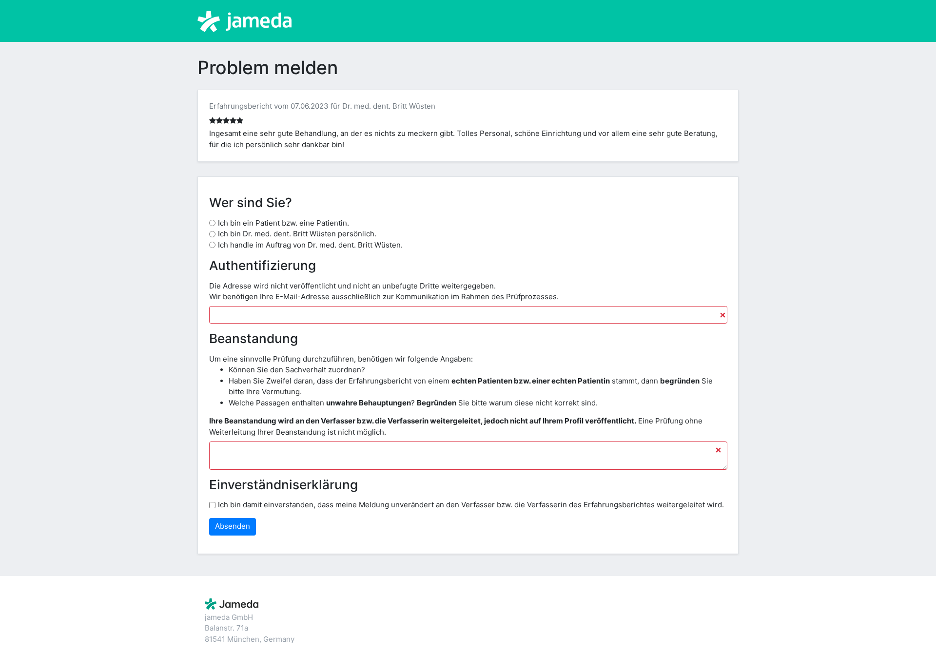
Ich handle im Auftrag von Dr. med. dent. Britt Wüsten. (310, 244)
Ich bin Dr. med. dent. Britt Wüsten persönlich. (297, 233)
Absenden (232, 526)
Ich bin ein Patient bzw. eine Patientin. (283, 223)
